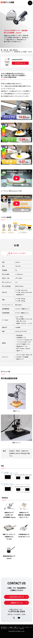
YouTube (19, 618)
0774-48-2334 (18, 611)
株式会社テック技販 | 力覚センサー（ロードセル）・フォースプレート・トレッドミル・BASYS (16, 627)
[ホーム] (1, 50)
